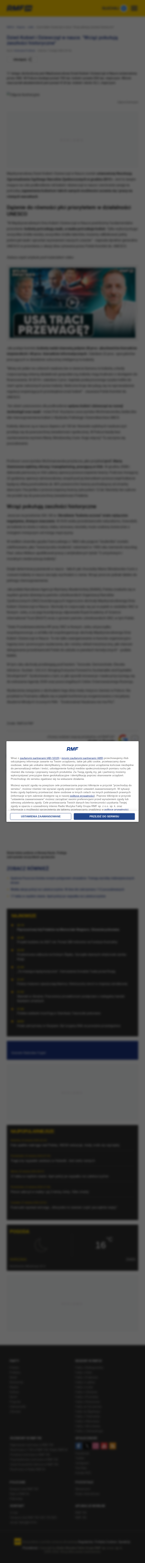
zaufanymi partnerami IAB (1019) (39, 758)
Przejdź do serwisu (104, 816)
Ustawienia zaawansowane (41, 816)
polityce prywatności (82, 795)
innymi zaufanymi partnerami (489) (82, 758)
